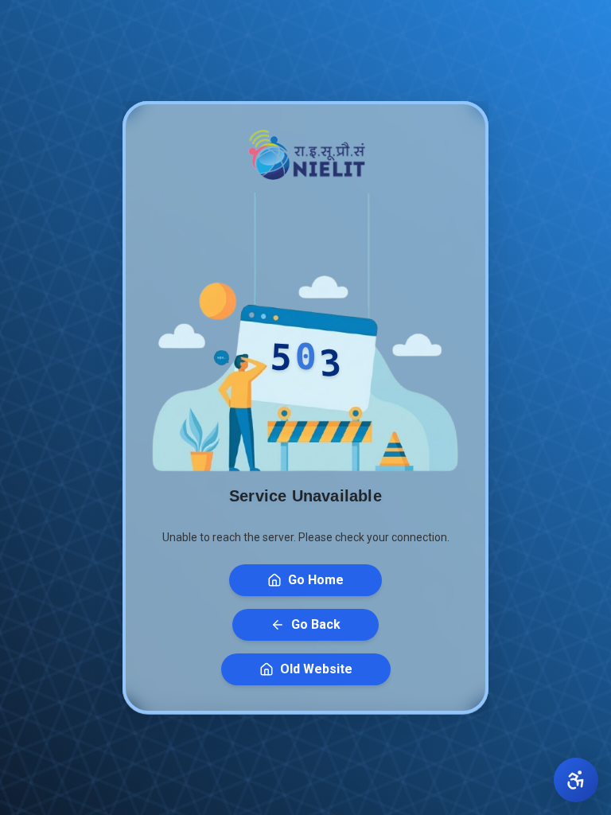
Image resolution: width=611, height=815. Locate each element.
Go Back (316, 624)
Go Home (316, 579)
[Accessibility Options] (576, 780)
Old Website (316, 669)
